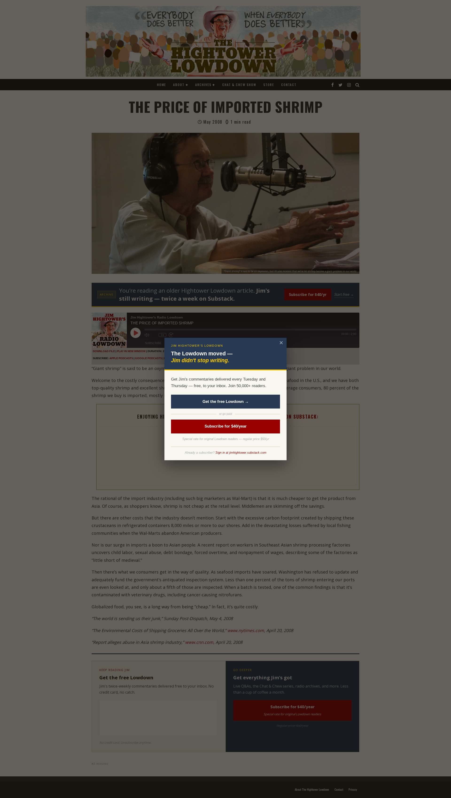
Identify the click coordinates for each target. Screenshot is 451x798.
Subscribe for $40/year (226, 426)
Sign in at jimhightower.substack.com (240, 452)
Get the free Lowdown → (225, 401)
